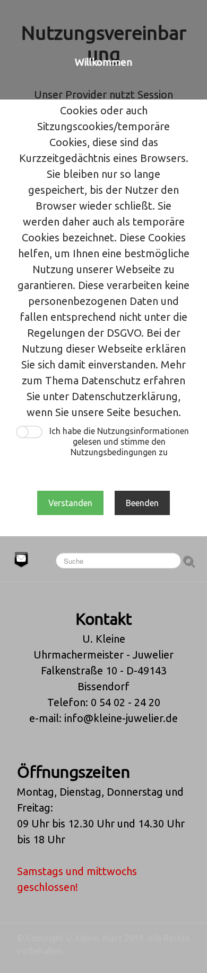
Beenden (142, 503)
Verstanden (70, 503)
